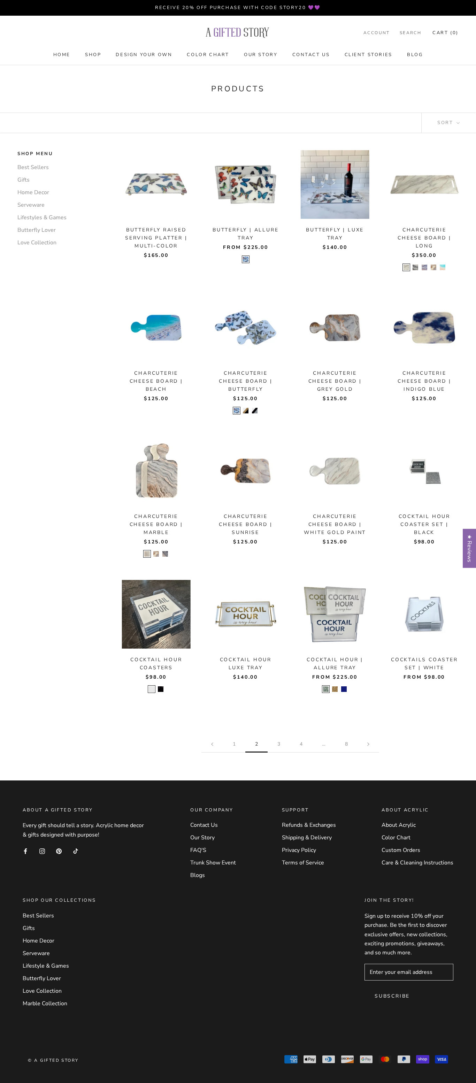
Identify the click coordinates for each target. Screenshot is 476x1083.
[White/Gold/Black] (245, 410)
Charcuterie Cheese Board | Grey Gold (335, 381)
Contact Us (311, 55)
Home (61, 55)
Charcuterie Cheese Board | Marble (156, 524)
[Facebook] (25, 850)
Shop (93, 55)
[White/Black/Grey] (255, 410)
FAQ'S (198, 850)
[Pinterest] (59, 850)
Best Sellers (33, 167)
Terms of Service (303, 863)
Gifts (23, 180)
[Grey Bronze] (415, 267)
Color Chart (208, 55)
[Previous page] (212, 744)
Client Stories (368, 55)
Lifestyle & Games (46, 966)
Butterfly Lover (36, 230)
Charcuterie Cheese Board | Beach (156, 381)
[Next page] (368, 744)
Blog (415, 55)
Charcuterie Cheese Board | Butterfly (245, 381)
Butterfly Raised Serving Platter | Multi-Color (156, 238)
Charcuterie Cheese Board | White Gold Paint (335, 524)
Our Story (260, 55)
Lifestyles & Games (42, 218)
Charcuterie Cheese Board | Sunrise (245, 524)
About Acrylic (399, 825)
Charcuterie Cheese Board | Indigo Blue (424, 381)
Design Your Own (144, 55)
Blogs (197, 875)
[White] (151, 689)
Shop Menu (35, 154)
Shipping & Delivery (307, 837)
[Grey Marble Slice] (433, 267)
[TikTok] (75, 850)
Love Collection (36, 243)
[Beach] (442, 267)
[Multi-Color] (245, 259)
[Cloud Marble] (147, 554)
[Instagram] (42, 850)
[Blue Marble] (344, 689)
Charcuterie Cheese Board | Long (424, 238)
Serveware (31, 205)
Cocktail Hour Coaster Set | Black (424, 524)
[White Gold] (406, 267)
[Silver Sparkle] (326, 689)
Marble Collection (45, 1003)
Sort (446, 123)
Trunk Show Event (213, 863)
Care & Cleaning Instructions (417, 863)
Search (410, 33)
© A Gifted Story (53, 1060)
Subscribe (392, 996)
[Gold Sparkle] (335, 689)
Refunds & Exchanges (309, 825)
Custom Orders (401, 850)
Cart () (445, 33)
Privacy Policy (299, 850)
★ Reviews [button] (469, 548)
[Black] (160, 689)
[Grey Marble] (165, 554)
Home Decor (33, 193)
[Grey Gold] (424, 267)
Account (376, 33)
